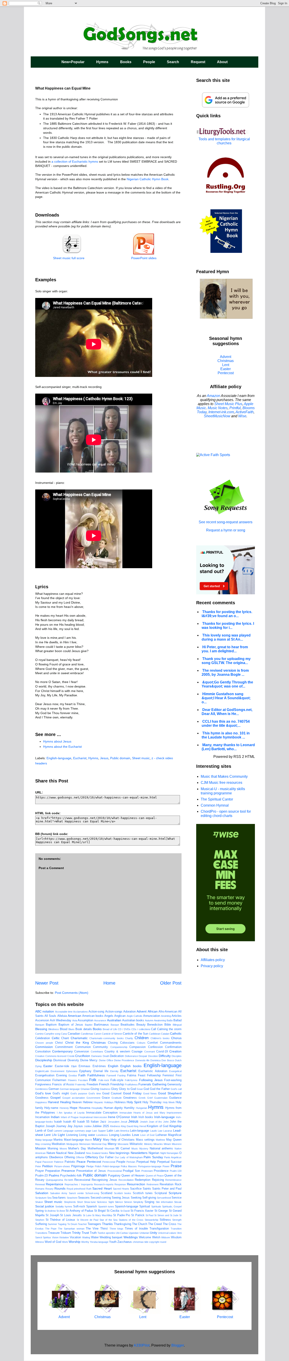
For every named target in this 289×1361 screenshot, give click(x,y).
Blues (71, 1029)
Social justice (44, 1206)
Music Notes (218, 408)
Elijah (74, 1066)
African (153, 1011)
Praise (176, 1166)
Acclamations (80, 1011)
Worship (74, 1241)
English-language (59, 758)
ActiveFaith (244, 412)
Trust (85, 1232)
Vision (55, 1237)
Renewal (40, 1184)
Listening (72, 1135)
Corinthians (97, 1051)
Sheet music (141, 758)
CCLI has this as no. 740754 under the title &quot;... (226, 723)
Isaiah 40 (69, 1121)
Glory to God (127, 1089)
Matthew (160, 1139)
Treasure (54, 1232)
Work (65, 1242)
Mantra (58, 1139)
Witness (39, 1242)
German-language (70, 1089)
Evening (61, 1075)
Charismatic (79, 1038)
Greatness (130, 1097)
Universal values (167, 1233)
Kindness (115, 1126)
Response (120, 1184)
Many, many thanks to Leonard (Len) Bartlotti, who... (228, 747)
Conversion (81, 1051)
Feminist (168, 1075)
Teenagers (94, 1224)
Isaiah (58, 1121)
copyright (154, 1242)
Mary (97, 1139)
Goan (140, 1089)
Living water (87, 1135)
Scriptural (160, 1193)
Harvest (53, 1102)
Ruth (88, 1188)
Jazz (103, 1121)
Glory (114, 1089)
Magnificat (175, 1135)
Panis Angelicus (173, 1157)
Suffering (41, 1224)
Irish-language (164, 1117)
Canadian (74, 1033)
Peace (81, 1161)
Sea (49, 1197)
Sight (111, 1202)
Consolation (43, 1051)
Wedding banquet (111, 1237)
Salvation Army (58, 1193)
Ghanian (85, 1089)
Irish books (145, 1117)
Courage (137, 1051)
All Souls (50, 1015)
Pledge (90, 1166)
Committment (64, 1047)
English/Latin (42, 1071)
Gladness (105, 1089)
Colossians (127, 1042)
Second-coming (101, 1197)
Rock (178, 1184)
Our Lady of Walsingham (129, 1157)
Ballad (177, 1020)
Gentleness (41, 1089)
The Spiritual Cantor (217, 799)
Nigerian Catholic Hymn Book (147, 179)
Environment (57, 1071)
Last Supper (99, 1130)
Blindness (53, 1029)
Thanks (107, 1224)
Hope (73, 1108)
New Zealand (76, 1153)
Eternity (114, 1071)
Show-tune (90, 1202)
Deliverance (131, 1056)
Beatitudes (128, 1024)
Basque (115, 1024)
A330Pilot (141, 1345)
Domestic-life (142, 1060)
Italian (95, 1121)
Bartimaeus (101, 1024)
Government (93, 1097)
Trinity (76, 1232)
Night (163, 1153)
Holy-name (51, 1108)
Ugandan (134, 1233)
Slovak (178, 1202)
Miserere (177, 1144)
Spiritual (144, 1206)
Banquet (39, 1024)
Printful (235, 408)
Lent (47, 1135)
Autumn (149, 1020)
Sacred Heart (102, 1188)
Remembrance (173, 1180)
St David (125, 1210)
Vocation (75, 1237)
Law (160, 1130)
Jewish (144, 1121)
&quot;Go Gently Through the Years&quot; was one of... (227, 684)
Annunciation (151, 1015)
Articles (177, 1015)
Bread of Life (110, 1029)
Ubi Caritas (122, 1233)
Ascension (42, 1020)
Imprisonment (174, 1112)
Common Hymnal (215, 805)
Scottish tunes (143, 1193)
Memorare (85, 1144)
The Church (139, 1224)
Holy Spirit (134, 1102)
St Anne (60, 1210)
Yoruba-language (99, 1242)
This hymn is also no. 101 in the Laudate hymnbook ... (226, 735)
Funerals (144, 1084)
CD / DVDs (124, 1029)
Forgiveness (43, 1084)
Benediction (155, 1024)
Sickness (102, 1202)
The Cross (169, 1224)
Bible (167, 1024)
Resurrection (136, 1184)
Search (173, 62)
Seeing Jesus (121, 1197)
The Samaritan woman (71, 1228)
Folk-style (116, 1080)
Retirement (152, 1184)
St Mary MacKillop (102, 1215)
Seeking (136, 1197)
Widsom (165, 1237)
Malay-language (44, 1139)
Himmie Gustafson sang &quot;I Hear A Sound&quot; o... (226, 698)
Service (177, 1197)
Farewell (111, 1075)
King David (127, 1126)
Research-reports (104, 1184)
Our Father (106, 1157)
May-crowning (43, 1144)
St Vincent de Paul (87, 1219)
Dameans (96, 1056)
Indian (55, 1117)
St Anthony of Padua (79, 1210)
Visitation (64, 1237)
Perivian (130, 1161)
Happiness (41, 1102)
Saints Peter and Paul (167, 1188)
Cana (64, 1033)
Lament (58, 1130)
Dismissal (59, 1060)
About (222, 62)
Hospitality (97, 1108)
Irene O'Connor (119, 1117)
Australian (114, 1020)
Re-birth (68, 1180)
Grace (106, 1097)
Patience (58, 1161)
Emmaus (84, 1066)
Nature (51, 1153)
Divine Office (106, 1060)
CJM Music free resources (221, 782)
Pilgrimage (78, 1166)
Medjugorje (72, 1144)
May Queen (174, 1139)
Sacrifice (136, 1188)
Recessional (82, 1179)
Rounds (59, 1188)
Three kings (117, 1228)
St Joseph (52, 1215)
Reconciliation (126, 1180)
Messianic (123, 1144)
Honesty (64, 1108)
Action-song (96, 1011)
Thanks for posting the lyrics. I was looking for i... (228, 626)
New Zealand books (97, 1153)
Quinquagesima (54, 1180)
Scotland (106, 1193)
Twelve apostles (106, 1233)
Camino (39, 1033)
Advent (142, 1011)
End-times (99, 1066)
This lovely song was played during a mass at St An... (226, 637)
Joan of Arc (155, 1121)
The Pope (51, 1228)
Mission (40, 1148)
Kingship (175, 1126)
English (113, 1066)
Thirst (104, 1228)
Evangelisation (44, 1075)
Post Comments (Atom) (71, 992)
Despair (143, 1056)
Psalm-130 (176, 1171)
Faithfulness (96, 1075)
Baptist (88, 1024)
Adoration (129, 1011)
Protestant (147, 1171)
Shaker (39, 1202)
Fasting (121, 1075)
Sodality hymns (63, 1206)
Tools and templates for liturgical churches (224, 141)
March (88, 1139)
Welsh (156, 1237)
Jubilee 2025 (100, 1126)
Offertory (91, 1157)
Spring (39, 1210)
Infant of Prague (70, 1117)
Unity (153, 1232)
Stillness (165, 1219)
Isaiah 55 (83, 1121)
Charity (129, 1038)
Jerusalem (113, 1121)
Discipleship (43, 1060)
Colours (141, 1042)
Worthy (85, 1242)
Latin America (121, 1130)
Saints (147, 1188)
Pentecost (94, 1161)
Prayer (39, 1170)
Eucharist (79, 758)
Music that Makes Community (224, 776)
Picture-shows (62, 1166)
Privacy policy (212, 966)
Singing (149, 1202)
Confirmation (173, 1047)
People (149, 62)
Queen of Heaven (132, 1175)
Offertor (80, 1157)
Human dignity (113, 1108)
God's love (43, 1093)
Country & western (117, 1051)
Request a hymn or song (225, 530)
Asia (74, 1020)
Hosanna (84, 1108)
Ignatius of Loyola (74, 1112)
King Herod (140, 1126)
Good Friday (132, 1093)
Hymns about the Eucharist (62, 746)
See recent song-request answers (225, 522)
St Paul (150, 1215)
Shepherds (70, 1202)
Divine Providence (124, 1060)
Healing (65, 1102)
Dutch (178, 1060)
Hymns (102, 62)
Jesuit (124, 1121)
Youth (113, 1241)
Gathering (159, 1084)
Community (100, 1047)
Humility (129, 1108)
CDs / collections (140, 1029)
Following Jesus (151, 1080)
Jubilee (88, 1126)
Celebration (42, 1038)
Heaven (77, 1102)
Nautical (61, 1153)
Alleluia (62, 1015)
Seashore (72, 1197)
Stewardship (151, 1219)
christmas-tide (140, 1242)
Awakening (160, 1020)
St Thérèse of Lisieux (60, 1219)
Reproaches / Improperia (79, 1184)
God (146, 1089)
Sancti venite (76, 1193)
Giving (95, 1089)
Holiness (120, 1102)
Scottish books (122, 1193)
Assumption (85, 1020)
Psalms (54, 1175)
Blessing (41, 1029)
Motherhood (95, 1148)
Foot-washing (173, 1080)
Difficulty (165, 1056)
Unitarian (144, 1233)
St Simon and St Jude (166, 1215)
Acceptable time (63, 1011)
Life (54, 1135)
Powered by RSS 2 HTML (234, 757)
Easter (48, 1066)
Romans (39, 1188)
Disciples (177, 1056)
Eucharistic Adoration (152, 1071)
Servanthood (164, 1197)
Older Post (171, 982)
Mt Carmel (123, 1148)
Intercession (100, 1117)
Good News (150, 1093)
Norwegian (172, 1153)
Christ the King (77, 1042)
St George (161, 1210)
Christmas (98, 1042)
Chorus (176, 1038)
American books (92, 1015)
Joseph (50, 1126)
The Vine (92, 1228)
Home (109, 982)
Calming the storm (169, 1029)
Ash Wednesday (60, 1020)
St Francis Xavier (142, 1210)
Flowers (72, 1080)
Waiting (86, 1237)
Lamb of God (44, 1130)
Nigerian (154, 1153)
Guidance (175, 1097)
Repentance (54, 1184)
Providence (161, 1170)
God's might (61, 1093)
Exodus (73, 1075)
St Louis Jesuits (71, 1215)
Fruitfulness (131, 1084)
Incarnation (42, 1117)
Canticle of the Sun (135, 1033)
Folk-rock (103, 1080)
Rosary (49, 1188)
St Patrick (137, 1215)
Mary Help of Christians (119, 1139)
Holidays (109, 1102)
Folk (92, 1080)
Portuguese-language (149, 1166)
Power (166, 1166)
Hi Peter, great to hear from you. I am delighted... (225, 649)
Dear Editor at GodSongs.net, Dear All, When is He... (227, 712)
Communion (83, 1047)
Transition (176, 1228)
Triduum (66, 1232)
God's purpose (78, 1093)
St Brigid (99, 1210)
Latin (110, 1130)
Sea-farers (59, 1197)
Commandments (171, 1042)
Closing (113, 1042)
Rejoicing (158, 1179)
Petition (47, 1166)
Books (125, 62)
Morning (53, 1148)
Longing (114, 1135)
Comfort (152, 1042)
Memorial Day (99, 1144)
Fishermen (59, 1080)
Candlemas (87, 1033)
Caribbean (154, 1033)
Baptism (51, 1024)
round (163, 1242)
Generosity (174, 1084)
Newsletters (139, 1153)
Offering (69, 1157)
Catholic (176, 1033)
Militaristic (136, 1144)
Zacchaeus (124, 1241)
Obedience (56, 1157)
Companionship (118, 1047)
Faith (82, 1075)
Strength (177, 1219)
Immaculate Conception (102, 1112)
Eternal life (100, 1071)
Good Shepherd (170, 1093)
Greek (142, 1097)
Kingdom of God (157, 1126)
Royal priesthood (76, 1188)
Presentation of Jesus (91, 1170)
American (74, 1015)
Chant (65, 1038)
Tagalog (62, 1224)
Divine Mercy (89, 1060)
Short (80, 1202)
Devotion (153, 1056)
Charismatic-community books (106, 1038)
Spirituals (156, 1206)
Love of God (147, 1135)
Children (142, 1038)
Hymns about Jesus (57, 741)
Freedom (92, 1084)
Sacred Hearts (121, 1188)
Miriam (167, 1144)
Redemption (142, 1179)
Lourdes (125, 1135)
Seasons (84, 1197)
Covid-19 (162, 1051)
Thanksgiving (122, 1224)
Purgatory (114, 1175)
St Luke (87, 1215)
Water (95, 1237)
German (54, 1089)
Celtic (56, 1038)
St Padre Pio (121, 1215)
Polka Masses (129, 1166)
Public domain (120, 758)
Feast (141, 1075)
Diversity (73, 1060)
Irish (134, 1117)
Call (153, 1029)
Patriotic (70, 1161)
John (166, 1121)
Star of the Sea (109, 1219)
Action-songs (113, 1011)
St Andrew (50, 1210)
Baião (170, 1020)
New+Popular (72, 62)
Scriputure (41, 1197)
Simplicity (138, 1202)
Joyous (78, 1126)
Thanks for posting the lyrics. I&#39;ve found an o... (227, 614)
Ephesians (72, 1071)
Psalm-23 (41, 1175)
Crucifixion (82, 1056)
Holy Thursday (152, 1102)
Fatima (131, 1075)
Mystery (143, 1148)
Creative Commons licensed (50, 1056)
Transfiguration (159, 1228)
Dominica (155, 1060)
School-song (92, 1193)
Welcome (145, 1237)
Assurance (100, 1020)
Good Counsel (111, 1093)
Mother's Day (77, 1148)
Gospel (55, 1097)
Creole (71, 1056)
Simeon (128, 1202)
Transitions (41, 1233)
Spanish (91, 1206)
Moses (63, 1148)
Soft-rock (79, 1206)
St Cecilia (113, 1210)
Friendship (117, 1084)
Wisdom (176, 1237)
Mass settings (145, 1139)
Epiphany (85, 1071)
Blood (63, 1029)
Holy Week (169, 1102)
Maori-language (74, 1139)
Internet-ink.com (221, 412)
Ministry (148, 1144)
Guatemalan (161, 1097)
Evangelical (175, 1071)
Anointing (166, 1016)
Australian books (133, 1020)
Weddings (131, 1237)
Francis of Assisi (63, 1084)
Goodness (42, 1097)
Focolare (83, 1080)
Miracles (158, 1144)
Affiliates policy (213, 960)
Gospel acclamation (73, 1097)
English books (130, 1066)
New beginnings (119, 1153)
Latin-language (139, 1130)
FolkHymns (131, 1080)
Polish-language (111, 1166)
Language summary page (77, 1130)
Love (135, 1135)
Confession (155, 1047)
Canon (97, 1033)
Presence (68, 1170)
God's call (176, 1089)
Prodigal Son (131, 1170)
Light (61, 1135)
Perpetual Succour (169, 1161)
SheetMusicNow (217, 416)
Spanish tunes (106, 1206)
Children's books (160, 1038)
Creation (175, 1051)
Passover (47, 1161)
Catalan (165, 1033)
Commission (44, 1047)
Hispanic (98, 1102)
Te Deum (72, 1224)
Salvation (41, 1193)
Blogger (177, 1345)
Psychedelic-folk (71, 1175)
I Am (59, 1112)
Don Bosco (167, 1060)
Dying (38, 1066)
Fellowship (154, 1075)
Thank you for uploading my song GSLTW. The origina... (226, 661)
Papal (38, 1161)
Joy (70, 1126)
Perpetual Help (146, 1161)
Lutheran (161, 1135)
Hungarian (141, 1108)
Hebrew (88, 1102)
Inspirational (86, 1117)
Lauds (153, 1130)
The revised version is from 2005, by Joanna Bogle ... (225, 672)
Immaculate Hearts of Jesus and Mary (142, 1112)
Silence (119, 1202)
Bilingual (177, 1024)
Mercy (112, 1144)
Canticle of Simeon (112, 1033)
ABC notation (44, 1011)
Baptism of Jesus (70, 1024)
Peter (38, 1166)
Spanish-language (126, 1206)
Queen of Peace (155, 1175)
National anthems (161, 1148)
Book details (83, 1029)
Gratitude (117, 1097)
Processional (114, 1171)
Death (106, 1056)
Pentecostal (108, 1161)
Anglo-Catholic (134, 1016)
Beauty (141, 1024)
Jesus (104, 758)
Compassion (137, 1047)
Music (134, 1148)
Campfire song (52, 1033)
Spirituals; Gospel (172, 1206)
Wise (242, 416)
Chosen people (44, 1042)
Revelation (166, 1184)
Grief (150, 1097)
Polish (98, 1166)
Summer (52, 1224)
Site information (164, 1202)
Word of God (53, 1241)
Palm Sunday (153, 1157)
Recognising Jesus (104, 1179)
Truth (93, 1232)
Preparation (52, 1170)
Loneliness (102, 1135)
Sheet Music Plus (228, 404)
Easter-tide (62, 1066)
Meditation (58, 1144)
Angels (108, 1015)
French (104, 1084)
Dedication (117, 1056)
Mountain (109, 1148)
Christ (59, 1042)
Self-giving (149, 1197)
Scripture (175, 1193)
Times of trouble (136, 1228)
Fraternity (80, 1084)
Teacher (82, 1224)
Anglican (120, 1015)
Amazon (213, 396)
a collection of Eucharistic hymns (74, 161)
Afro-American (167, 1011)
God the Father (160, 1089)
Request (198, 62)
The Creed (155, 1224)
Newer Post (46, 982)
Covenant (149, 1051)
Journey (61, 1126)
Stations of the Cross (131, 1219)
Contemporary (62, 1051)
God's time (95, 1093)
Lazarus (167, 1130)
